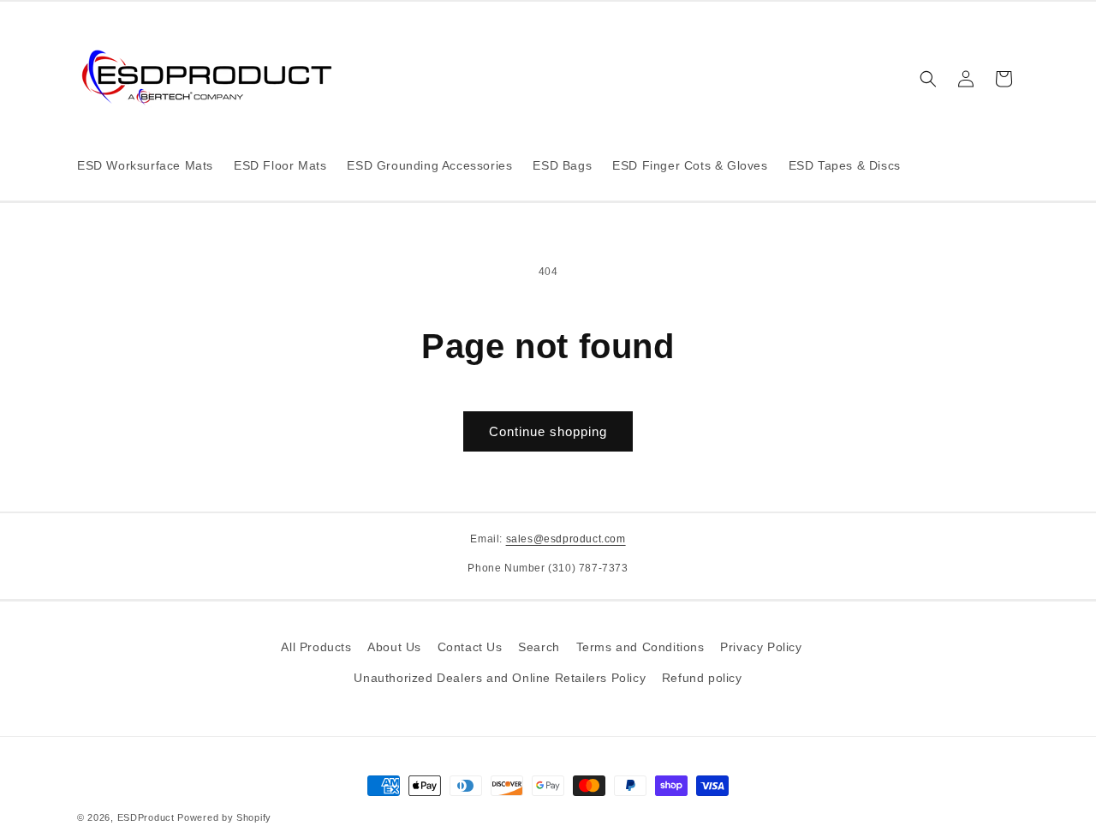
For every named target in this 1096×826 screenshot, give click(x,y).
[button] (928, 79)
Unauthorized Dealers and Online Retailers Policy (500, 677)
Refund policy (702, 677)
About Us (394, 647)
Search (539, 647)
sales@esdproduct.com (566, 539)
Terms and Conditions (640, 647)
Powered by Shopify (224, 817)
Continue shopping (548, 431)
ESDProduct (146, 817)
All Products (316, 647)
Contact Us (470, 647)
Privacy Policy (760, 647)
